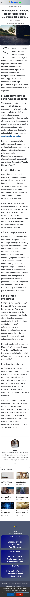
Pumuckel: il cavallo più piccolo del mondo (22, 481)
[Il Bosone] (15, 2)
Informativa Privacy (15, 571)
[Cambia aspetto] (2, 3)
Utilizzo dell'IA (15, 576)
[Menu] (28, 3)
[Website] (15, 463)
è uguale (11, 594)
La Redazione (15, 544)
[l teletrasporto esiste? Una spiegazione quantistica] (7, 505)
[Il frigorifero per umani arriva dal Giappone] (7, 475)
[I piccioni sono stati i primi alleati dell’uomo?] (22, 490)
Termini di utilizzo (15, 574)
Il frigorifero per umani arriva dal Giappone (7, 481)
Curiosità (18, 6)
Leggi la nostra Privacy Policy (21, 592)
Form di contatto (15, 556)
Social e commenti (15, 559)
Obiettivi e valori (15, 542)
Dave (11, 20)
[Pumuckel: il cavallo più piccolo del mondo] (22, 475)
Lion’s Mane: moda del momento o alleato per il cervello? (22, 512)
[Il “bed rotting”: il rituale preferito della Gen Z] (7, 490)
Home (12, 6)
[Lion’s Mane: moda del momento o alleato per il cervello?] (22, 505)
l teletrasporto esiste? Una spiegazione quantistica (7, 512)
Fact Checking (15, 547)
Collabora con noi (15, 562)
